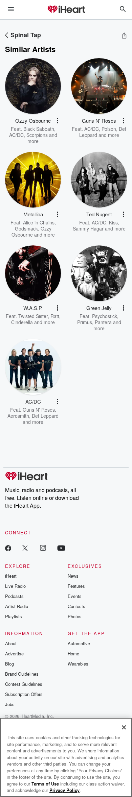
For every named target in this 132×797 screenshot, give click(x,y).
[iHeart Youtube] (61, 547)
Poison (109, 128)
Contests (76, 606)
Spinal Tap (25, 34)
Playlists (13, 616)
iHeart (11, 576)
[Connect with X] (25, 547)
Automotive (79, 643)
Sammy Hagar (88, 228)
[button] (57, 120)
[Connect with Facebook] (8, 547)
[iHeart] (66, 10)
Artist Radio (16, 606)
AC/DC (16, 134)
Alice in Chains (38, 222)
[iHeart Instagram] (43, 547)
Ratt (54, 316)
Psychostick (104, 316)
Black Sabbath (38, 128)
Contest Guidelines (23, 684)
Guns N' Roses (39, 409)
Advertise (14, 653)
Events (75, 596)
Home (73, 653)
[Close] (123, 727)
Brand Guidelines (22, 674)
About (11, 643)
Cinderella (22, 322)
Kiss (113, 222)
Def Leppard (45, 415)
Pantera (103, 322)
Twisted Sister (33, 316)
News (73, 576)
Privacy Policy (64, 790)
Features (76, 586)
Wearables (78, 663)
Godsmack (26, 228)
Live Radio (15, 586)
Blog (9, 663)
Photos (75, 616)
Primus (84, 322)
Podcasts (14, 596)
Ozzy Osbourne (31, 231)
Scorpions (37, 134)
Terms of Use (45, 783)
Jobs (10, 704)
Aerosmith (18, 415)
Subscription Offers (24, 694)
